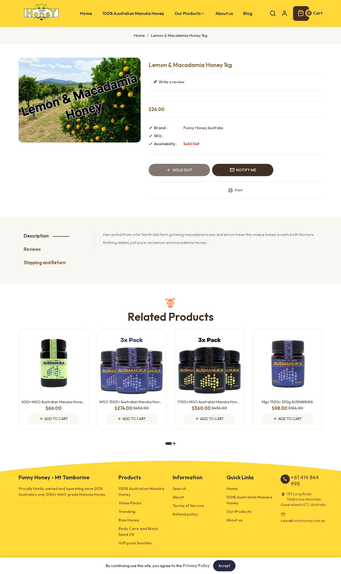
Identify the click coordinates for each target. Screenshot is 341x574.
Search (179, 488)
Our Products (238, 511)
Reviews (32, 249)
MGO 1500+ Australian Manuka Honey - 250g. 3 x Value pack (132, 401)
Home (139, 35)
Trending (127, 511)
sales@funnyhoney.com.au (303, 520)
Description (36, 236)
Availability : (165, 143)
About (178, 497)
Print (238, 190)
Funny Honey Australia (203, 127)
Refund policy (185, 514)
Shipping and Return (45, 262)
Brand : (161, 127)
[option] (80, 100)
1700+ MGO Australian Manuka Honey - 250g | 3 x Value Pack (209, 401)
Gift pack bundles (135, 542)
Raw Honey (129, 519)
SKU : (158, 135)
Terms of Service (188, 505)
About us (234, 519)
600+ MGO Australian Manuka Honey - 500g (54, 401)
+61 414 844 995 (305, 480)
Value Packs (130, 502)
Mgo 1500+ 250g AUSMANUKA (287, 401)
